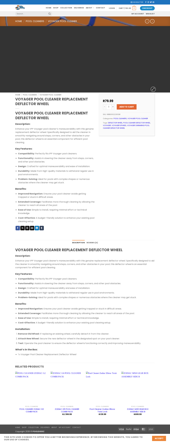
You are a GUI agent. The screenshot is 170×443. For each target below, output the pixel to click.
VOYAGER (107, 125)
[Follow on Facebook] (146, 2)
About (89, 8)
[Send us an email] (153, 2)
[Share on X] (22, 228)
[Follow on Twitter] (151, 2)
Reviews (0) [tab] (92, 243)
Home (48, 8)
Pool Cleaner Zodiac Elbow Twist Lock (102, 410)
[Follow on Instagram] (148, 2)
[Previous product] (152, 21)
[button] (136, 2)
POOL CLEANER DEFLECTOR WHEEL (136, 123)
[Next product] (147, 21)
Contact (100, 8)
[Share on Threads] (27, 228)
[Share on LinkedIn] (37, 228)
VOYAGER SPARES (119, 125)
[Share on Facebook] (18, 228)
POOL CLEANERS (35, 21)
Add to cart (126, 106)
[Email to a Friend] (32, 228)
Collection (66, 8)
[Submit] (49, 14)
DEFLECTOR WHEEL (115, 123)
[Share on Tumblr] (41, 228)
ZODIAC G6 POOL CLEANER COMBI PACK (67, 410)
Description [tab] (78, 243)
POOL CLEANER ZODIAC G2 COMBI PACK (32, 410)
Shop (55, 8)
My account (137, 14)
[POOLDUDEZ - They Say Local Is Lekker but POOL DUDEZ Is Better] (28, 8)
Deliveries (79, 8)
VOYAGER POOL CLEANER (62, 21)
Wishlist (150, 14)
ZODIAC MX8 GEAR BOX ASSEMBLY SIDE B (137, 410)
